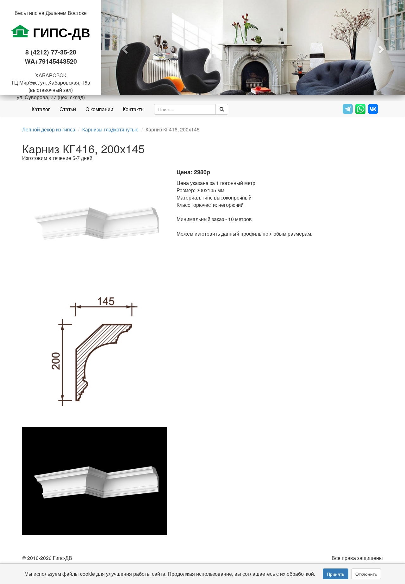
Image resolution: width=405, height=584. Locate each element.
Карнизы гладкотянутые (110, 129)
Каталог (41, 109)
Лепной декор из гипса (48, 129)
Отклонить (366, 574)
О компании (99, 109)
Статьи (67, 109)
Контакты (134, 109)
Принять (335, 574)
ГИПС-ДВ (59, 32)
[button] (124, 47)
